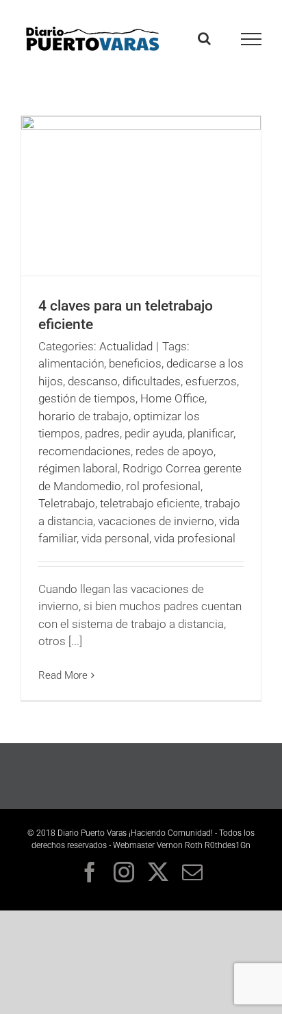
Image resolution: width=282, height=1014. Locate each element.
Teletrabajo (66, 503)
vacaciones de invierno (156, 521)
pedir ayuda (154, 433)
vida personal (115, 538)
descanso (93, 381)
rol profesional (163, 486)
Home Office (172, 398)
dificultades (152, 381)
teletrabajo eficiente (150, 503)
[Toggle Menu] (251, 39)
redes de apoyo (175, 451)
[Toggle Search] (204, 38)
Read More (63, 675)
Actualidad (126, 346)
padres (102, 433)
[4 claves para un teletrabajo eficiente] (141, 196)
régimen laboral (78, 468)
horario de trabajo (83, 416)
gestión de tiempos (87, 398)
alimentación (71, 363)
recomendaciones (84, 451)
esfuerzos (211, 381)
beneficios (135, 363)
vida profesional (194, 538)
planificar (210, 433)
